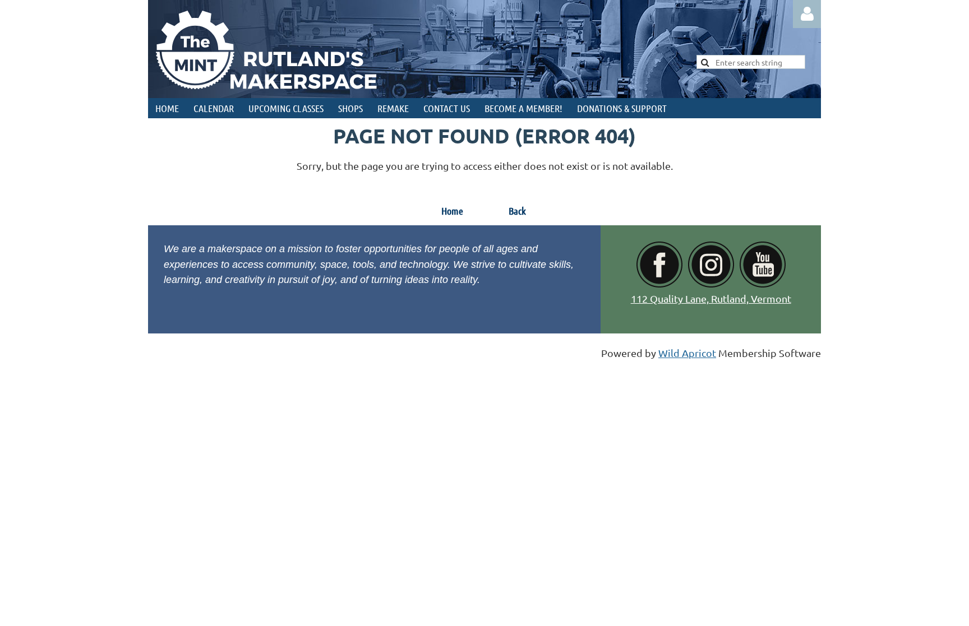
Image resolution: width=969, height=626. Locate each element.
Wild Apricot (687, 353)
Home (452, 211)
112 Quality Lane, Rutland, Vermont (711, 298)
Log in (807, 14)
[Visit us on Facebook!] (659, 284)
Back (517, 211)
